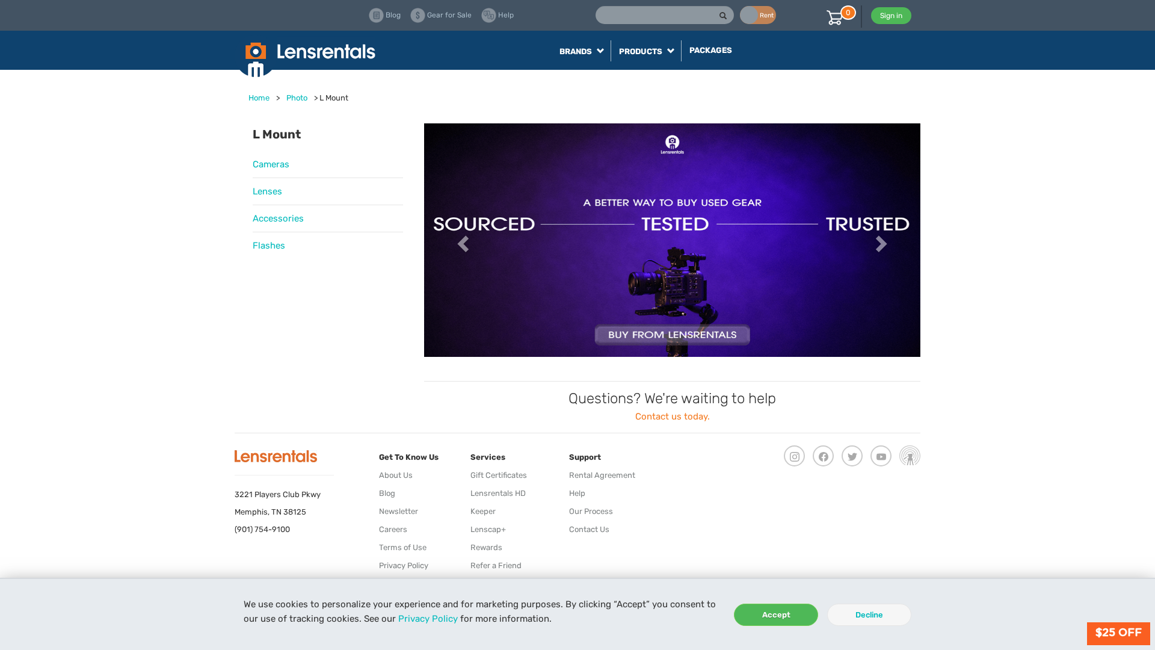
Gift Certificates (498, 475)
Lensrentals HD (498, 493)
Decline (869, 614)
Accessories (278, 218)
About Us (396, 475)
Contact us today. (672, 416)
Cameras (271, 164)
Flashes (269, 245)
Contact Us (589, 529)
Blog (387, 493)
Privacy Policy (428, 618)
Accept (776, 614)
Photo (296, 97)
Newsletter (398, 511)
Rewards (486, 547)
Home (259, 97)
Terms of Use (403, 547)
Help (577, 493)
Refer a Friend (496, 565)
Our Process (591, 511)
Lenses (267, 191)
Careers (393, 529)
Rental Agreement (602, 475)
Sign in (891, 15)
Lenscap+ (488, 529)
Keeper (483, 511)
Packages (710, 50)
